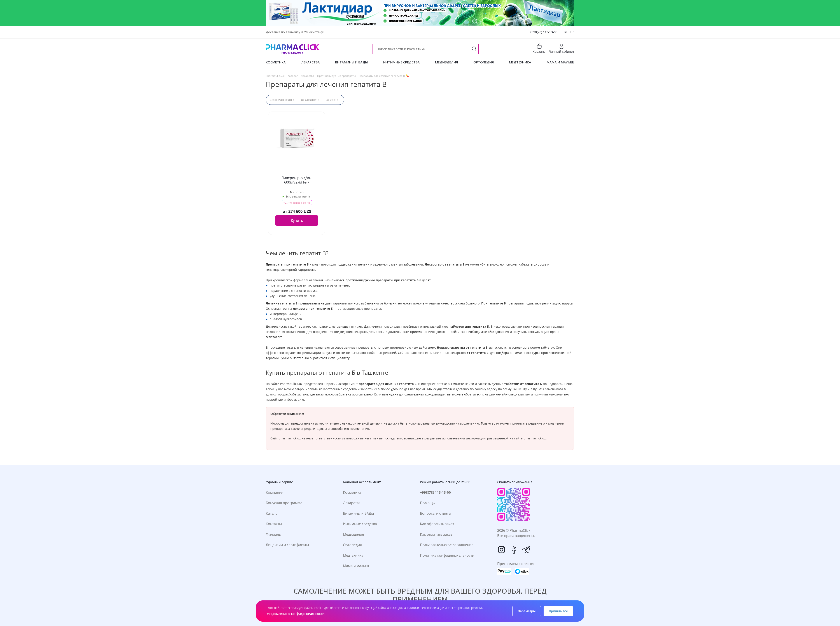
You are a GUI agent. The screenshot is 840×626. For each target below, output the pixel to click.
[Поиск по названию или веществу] (474, 49)
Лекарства (351, 502)
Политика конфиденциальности (447, 555)
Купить (297, 220)
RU (566, 32)
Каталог (272, 513)
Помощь (427, 502)
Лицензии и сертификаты (287, 544)
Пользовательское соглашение (446, 544)
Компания (274, 492)
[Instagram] (501, 549)
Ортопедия (352, 544)
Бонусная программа (284, 502)
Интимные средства (360, 523)
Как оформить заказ (437, 523)
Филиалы (274, 534)
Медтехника (353, 555)
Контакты (274, 523)
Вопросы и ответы (435, 513)
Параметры (527, 611)
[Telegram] (526, 549)
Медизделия (353, 534)
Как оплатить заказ (436, 534)
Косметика (352, 492)
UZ (572, 32)
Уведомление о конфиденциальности (295, 614)
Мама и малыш (356, 565)
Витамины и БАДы (358, 513)
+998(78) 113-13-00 (543, 32)
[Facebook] (513, 549)
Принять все (558, 611)
